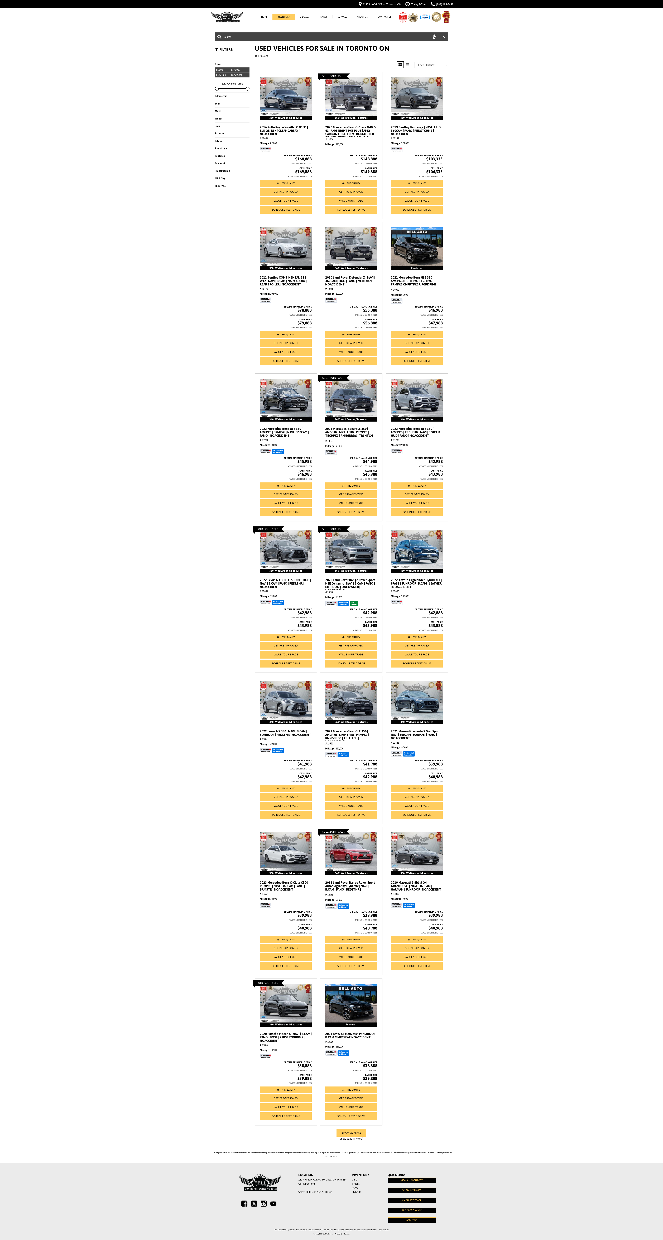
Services (342, 17)
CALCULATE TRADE (411, 1200)
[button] (286, 183)
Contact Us (384, 17)
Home (264, 17)
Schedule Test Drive (286, 209)
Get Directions (306, 1183)
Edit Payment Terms (232, 83)
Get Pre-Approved (286, 191)
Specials (304, 17)
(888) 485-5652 (314, 1191)
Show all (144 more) (351, 1138)
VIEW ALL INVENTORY (412, 1180)
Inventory (284, 17)
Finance (323, 17)
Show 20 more (351, 1132)
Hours (328, 1191)
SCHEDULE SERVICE (411, 1190)
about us (411, 1220)
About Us (362, 17)
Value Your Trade (286, 200)
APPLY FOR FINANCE (412, 1210)
